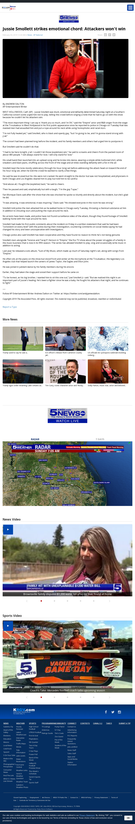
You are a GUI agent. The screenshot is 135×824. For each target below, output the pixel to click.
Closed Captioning (20, 797)
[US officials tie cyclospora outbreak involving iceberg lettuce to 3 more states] (108, 339)
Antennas (45, 730)
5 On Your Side (9, 755)
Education (7, 739)
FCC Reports (72, 735)
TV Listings (46, 726)
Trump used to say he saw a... (15, 352)
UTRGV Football (35, 732)
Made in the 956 (8, 759)
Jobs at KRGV (73, 747)
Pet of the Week (58, 741)
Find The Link (8, 775)
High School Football (33, 727)
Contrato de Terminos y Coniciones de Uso (34, 800)
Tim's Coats (59, 733)
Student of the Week (60, 746)
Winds (18, 747)
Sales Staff (72, 753)
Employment (34, 797)
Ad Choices (46, 797)
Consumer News (7, 771)
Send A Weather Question (20, 776)
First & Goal (33, 735)
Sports (32, 723)
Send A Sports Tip (34, 778)
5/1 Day (58, 730)
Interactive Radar (20, 739)
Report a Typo (10, 306)
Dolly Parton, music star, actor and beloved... (107, 385)
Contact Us (72, 726)
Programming (48, 723)
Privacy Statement (101, 797)
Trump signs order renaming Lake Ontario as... (22, 385)
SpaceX (6, 752)
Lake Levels (20, 756)
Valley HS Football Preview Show (34, 765)
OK (128, 818)
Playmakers (33, 739)
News (6, 723)
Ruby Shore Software (45, 809)
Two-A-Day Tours (33, 746)
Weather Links (22, 770)
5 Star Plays (33, 751)
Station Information (72, 763)
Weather (20, 723)
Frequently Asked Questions (72, 741)
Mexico (6, 742)
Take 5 (109, 723)
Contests (85, 723)
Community (60, 723)
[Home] (17, 8)
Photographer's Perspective (9, 765)
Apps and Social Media (72, 758)
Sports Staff (33, 782)
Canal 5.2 (97, 723)
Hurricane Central (20, 766)
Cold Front (7, 749)
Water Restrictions (21, 760)
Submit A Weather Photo (22, 786)
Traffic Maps (21, 743)
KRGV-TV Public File (60, 797)
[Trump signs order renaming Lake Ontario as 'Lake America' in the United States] (23, 371)
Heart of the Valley (8, 731)
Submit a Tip (8, 726)
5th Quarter (33, 742)
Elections (7, 735)
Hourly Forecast (19, 727)
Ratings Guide (47, 733)
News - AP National (35, 35)
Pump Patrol (59, 726)
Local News (7, 745)
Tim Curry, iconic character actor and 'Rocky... (64, 385)
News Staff (72, 750)
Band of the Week (33, 758)
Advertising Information (72, 731)
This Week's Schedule (34, 772)
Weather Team (22, 781)
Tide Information (20, 751)
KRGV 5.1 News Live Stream (9, 780)
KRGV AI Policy (86, 797)
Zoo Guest (59, 736)
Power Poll (33, 754)
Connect (72, 723)
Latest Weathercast (21, 733)
